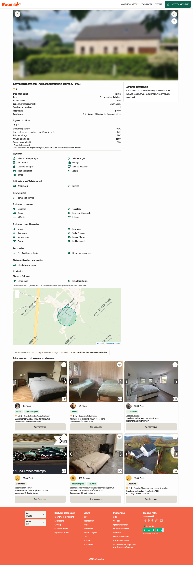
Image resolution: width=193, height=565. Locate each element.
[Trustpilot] (153, 533)
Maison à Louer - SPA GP (23, 488)
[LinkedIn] (162, 520)
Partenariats (88, 529)
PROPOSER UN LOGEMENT (180, 4)
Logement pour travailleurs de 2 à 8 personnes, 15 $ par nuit (92, 488)
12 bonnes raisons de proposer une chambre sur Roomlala (125, 546)
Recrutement (89, 521)
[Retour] (17, 17)
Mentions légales (90, 533)
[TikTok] (156, 520)
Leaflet (101, 343)
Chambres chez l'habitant (64, 517)
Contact (116, 521)
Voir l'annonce (40, 427)
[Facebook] (145, 520)
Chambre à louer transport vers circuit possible (151, 488)
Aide (115, 517)
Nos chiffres (88, 541)
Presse (86, 525)
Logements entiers (62, 533)
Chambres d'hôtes (132, 416)
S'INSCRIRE (158, 4)
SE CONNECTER (146, 4)
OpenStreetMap (113, 343)
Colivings (58, 525)
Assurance (117, 533)
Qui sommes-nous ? (120, 525)
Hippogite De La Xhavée (88, 416)
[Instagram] (150, 520)
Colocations (59, 521)
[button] (17, 292)
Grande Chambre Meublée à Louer (37, 416)
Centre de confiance (121, 537)
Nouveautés (88, 545)
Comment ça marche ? (121, 529)
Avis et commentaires (121, 541)
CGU (85, 537)
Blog (85, 517)
